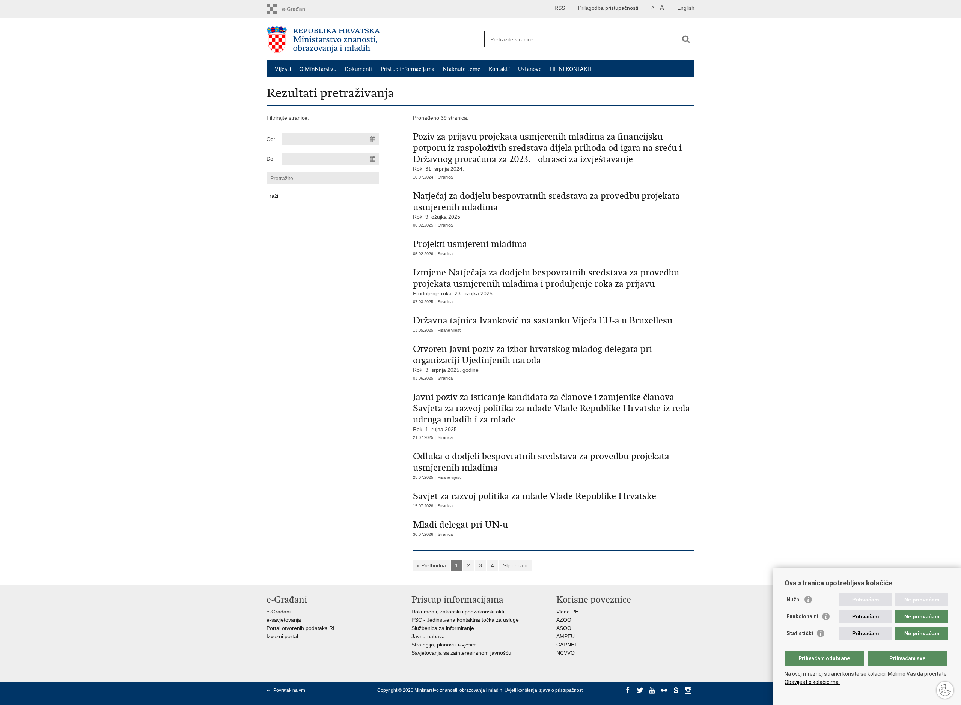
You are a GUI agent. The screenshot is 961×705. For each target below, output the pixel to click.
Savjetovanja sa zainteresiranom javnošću (461, 653)
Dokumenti (358, 69)
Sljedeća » (515, 565)
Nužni (793, 600)
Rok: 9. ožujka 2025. (546, 205)
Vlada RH (567, 612)
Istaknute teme (461, 69)
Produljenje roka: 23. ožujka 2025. (546, 281)
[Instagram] (688, 690)
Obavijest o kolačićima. (812, 682)
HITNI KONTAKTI (571, 69)
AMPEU (565, 636)
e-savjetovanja (284, 620)
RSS (559, 8)
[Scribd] (676, 690)
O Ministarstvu (317, 69)
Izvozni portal (282, 636)
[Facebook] (628, 690)
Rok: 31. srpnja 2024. (547, 151)
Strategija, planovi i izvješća (444, 645)
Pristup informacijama (407, 69)
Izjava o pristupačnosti (561, 690)
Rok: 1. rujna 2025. (551, 411)
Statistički (799, 633)
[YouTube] (652, 690)
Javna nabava (428, 636)
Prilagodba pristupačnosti (608, 8)
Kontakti (499, 69)
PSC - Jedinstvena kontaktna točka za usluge (465, 620)
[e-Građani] (299, 9)
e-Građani (279, 612)
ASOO (563, 628)
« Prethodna (431, 565)
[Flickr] (664, 690)
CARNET (567, 645)
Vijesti (283, 69)
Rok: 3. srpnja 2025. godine (532, 358)
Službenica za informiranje (442, 628)
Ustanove (530, 69)
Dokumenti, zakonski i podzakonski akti (457, 612)
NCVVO (565, 653)
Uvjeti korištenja (521, 690)
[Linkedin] (628, 697)
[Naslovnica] (373, 39)
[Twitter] (640, 690)
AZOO (563, 620)
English (685, 8)
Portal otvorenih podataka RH (302, 628)
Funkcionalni (802, 616)
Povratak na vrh (289, 690)
